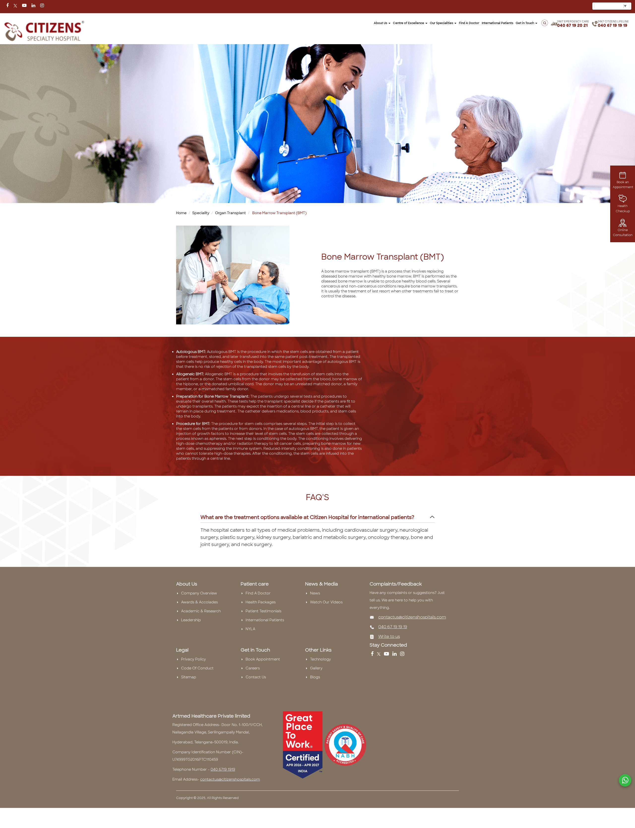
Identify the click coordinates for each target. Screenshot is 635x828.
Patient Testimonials (263, 611)
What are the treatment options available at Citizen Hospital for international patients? (307, 517)
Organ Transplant (230, 213)
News (315, 593)
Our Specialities (442, 23)
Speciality (200, 213)
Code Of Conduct (197, 668)
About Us (381, 23)
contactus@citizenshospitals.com (412, 617)
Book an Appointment (623, 184)
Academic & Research (201, 611)
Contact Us (256, 677)
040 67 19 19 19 (612, 25)
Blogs (315, 677)
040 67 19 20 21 (572, 25)
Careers (253, 668)
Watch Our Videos (326, 602)
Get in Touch (525, 23)
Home (181, 213)
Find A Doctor (258, 593)
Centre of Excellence (409, 23)
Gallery (316, 668)
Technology (320, 659)
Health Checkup (623, 208)
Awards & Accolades (199, 602)
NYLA (250, 629)
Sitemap (188, 677)
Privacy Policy (193, 659)
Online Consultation (623, 232)
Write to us (389, 636)
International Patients (497, 23)
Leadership (191, 620)
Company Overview (199, 593)
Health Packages (261, 602)
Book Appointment (263, 659)
